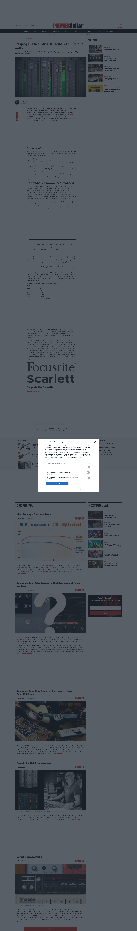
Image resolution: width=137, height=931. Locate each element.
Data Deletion (59, 489)
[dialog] (68, 465)
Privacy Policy (77, 489)
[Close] (95, 442)
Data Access (68, 489)
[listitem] (68, 463)
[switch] (88, 467)
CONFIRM (57, 483)
